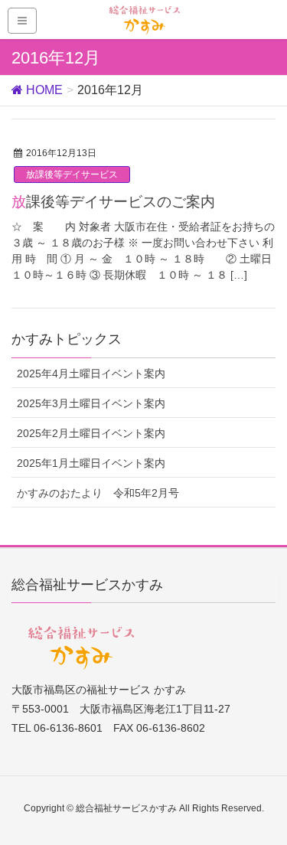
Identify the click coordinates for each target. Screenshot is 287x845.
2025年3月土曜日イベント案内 (91, 403)
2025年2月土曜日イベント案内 (91, 433)
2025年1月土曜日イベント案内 (91, 463)
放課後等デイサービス (72, 174)
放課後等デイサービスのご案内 (113, 202)
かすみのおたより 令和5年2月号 (98, 493)
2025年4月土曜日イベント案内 (91, 373)
